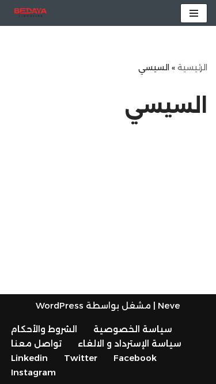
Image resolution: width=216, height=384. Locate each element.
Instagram (33, 372)
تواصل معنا (36, 343)
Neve (169, 305)
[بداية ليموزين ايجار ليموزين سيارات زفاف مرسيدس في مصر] (30, 13)
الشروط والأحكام (44, 329)
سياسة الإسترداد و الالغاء (129, 343)
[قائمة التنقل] (193, 13)
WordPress (60, 305)
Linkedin (29, 357)
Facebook (135, 357)
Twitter (80, 357)
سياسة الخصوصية (132, 329)
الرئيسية (192, 67)
